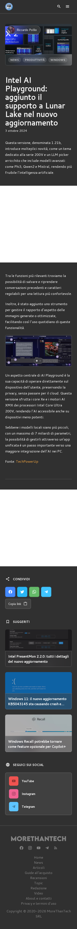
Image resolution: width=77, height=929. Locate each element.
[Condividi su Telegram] (46, 592)
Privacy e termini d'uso (38, 903)
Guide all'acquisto (38, 872)
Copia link (14, 604)
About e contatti (39, 898)
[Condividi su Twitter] (22, 592)
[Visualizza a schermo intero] (64, 359)
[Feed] (55, 848)
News (14, 60)
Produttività (34, 60)
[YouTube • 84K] (38, 848)
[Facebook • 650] (21, 848)
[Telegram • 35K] (47, 848)
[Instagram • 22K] (30, 848)
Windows (57, 60)
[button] (12, 350)
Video (38, 893)
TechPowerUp (27, 461)
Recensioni (38, 877)
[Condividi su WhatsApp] (34, 592)
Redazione (39, 888)
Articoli (38, 867)
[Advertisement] (38, 224)
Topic (38, 882)
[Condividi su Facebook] (10, 592)
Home (38, 857)
